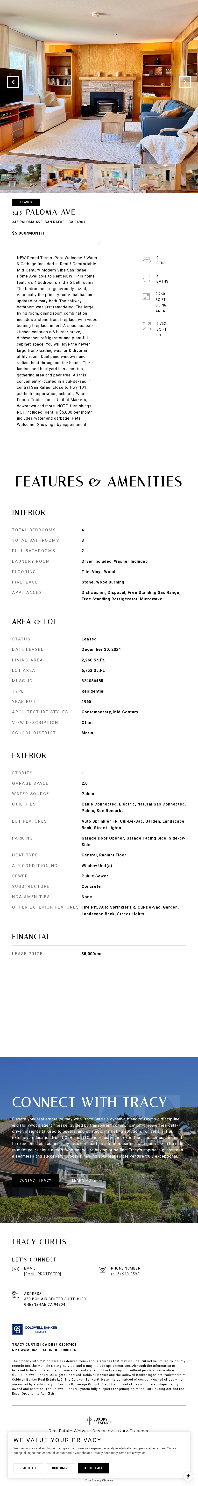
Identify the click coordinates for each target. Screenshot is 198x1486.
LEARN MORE (84, 1180)
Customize (60, 1468)
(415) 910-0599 (125, 1274)
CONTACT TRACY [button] (36, 1180)
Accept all (93, 1468)
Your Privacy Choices (99, 1480)
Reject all (28, 1468)
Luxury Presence (132, 1430)
